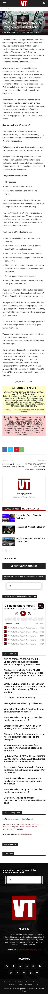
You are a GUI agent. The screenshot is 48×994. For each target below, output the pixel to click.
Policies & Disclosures (24, 410)
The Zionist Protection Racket (30, 527)
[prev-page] (4, 550)
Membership (37, 982)
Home (3, 9)
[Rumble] (33, 966)
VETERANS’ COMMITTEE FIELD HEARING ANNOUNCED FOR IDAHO (35, 466)
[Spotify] (10, 972)
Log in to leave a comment (24, 566)
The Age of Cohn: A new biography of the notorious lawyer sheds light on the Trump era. (24, 737)
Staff (14, 982)
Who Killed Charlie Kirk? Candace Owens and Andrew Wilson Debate (24, 710)
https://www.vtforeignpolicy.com (24, 497)
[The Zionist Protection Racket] (8, 530)
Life (4, 533)
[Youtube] (37, 972)
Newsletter (12, 984)
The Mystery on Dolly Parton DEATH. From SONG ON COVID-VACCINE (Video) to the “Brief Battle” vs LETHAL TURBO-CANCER (24, 674)
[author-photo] (24, 490)
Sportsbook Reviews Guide (28, 989)
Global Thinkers (10, 844)
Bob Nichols (18, 829)
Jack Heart (36, 824)
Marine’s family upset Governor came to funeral (13, 465)
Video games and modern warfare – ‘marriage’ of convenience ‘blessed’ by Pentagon (23, 748)
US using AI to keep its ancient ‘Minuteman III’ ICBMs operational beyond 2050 (25, 800)
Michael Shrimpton (10, 827)
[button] (4, 3)
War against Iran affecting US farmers (23, 703)
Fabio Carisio (25, 824)
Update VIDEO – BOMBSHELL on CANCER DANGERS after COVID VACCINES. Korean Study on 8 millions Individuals (25, 759)
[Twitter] (10, 449)
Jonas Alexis (15, 819)
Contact (36, 984)
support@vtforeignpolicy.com (29, 950)
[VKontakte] (24, 972)
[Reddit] (26, 966)
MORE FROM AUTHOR (30, 509)
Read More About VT (27, 944)
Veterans (11, 9)
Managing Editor (9, 32)
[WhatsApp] (21, 449)
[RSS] (40, 966)
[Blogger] (6, 966)
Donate (28, 982)
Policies (20, 982)
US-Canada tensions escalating (19, 697)
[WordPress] (30, 972)
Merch (20, 984)
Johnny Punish (26, 834)
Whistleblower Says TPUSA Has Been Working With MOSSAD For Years (22, 727)
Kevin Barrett (27, 819)
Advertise (28, 984)
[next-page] (7, 550)
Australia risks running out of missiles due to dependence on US (23, 718)
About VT (8, 410)
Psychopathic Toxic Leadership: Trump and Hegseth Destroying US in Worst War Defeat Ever (24, 770)
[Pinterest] (16, 449)
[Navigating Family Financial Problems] (8, 518)
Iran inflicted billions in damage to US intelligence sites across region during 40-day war (23, 781)
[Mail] (20, 966)
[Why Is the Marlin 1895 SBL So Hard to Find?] (8, 541)
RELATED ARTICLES (11, 509)
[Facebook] (4, 449)
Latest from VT (10, 654)
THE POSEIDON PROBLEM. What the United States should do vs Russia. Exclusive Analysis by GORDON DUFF (22, 662)
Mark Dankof (25, 827)
